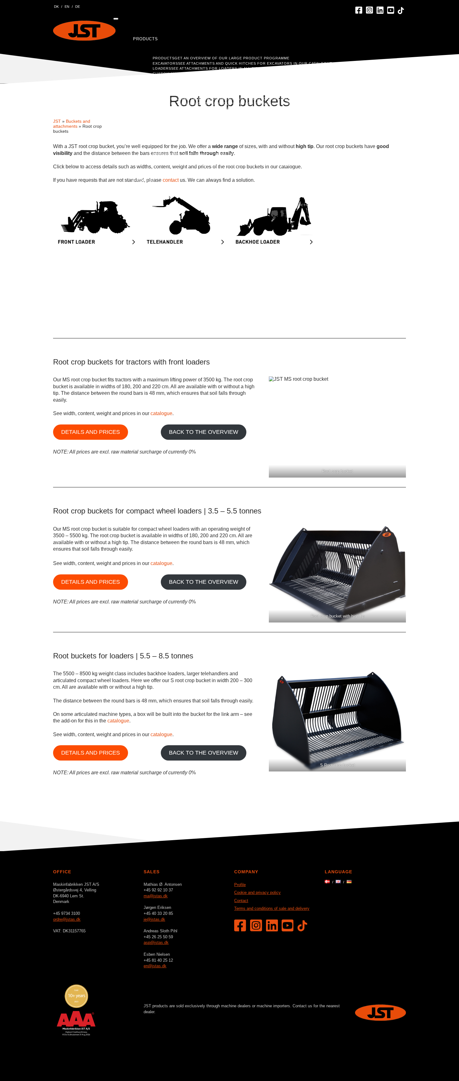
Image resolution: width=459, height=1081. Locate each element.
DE (77, 6)
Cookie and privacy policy (257, 892)
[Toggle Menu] (115, 19)
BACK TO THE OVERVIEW (203, 432)
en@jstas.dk (155, 966)
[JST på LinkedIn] (380, 10)
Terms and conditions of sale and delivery (271, 908)
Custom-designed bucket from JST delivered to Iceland (215, 139)
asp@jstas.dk (156, 942)
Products (145, 39)
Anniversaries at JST (251, 205)
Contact (382, 186)
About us (182, 194)
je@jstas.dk (154, 919)
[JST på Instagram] (369, 10)
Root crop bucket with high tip (337, 616)
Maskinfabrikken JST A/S (84, 31)
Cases (141, 114)
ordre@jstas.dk (67, 919)
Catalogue (146, 79)
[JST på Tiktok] (401, 11)
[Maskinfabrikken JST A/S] (380, 1019)
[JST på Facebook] (358, 10)
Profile (143, 180)
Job (376, 180)
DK (56, 6)
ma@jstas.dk (156, 896)
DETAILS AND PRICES (90, 432)
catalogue (161, 413)
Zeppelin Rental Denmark (180, 154)
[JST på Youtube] (390, 10)
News (206, 194)
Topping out (350, 205)
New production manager (305, 205)
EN (67, 6)
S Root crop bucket (337, 765)
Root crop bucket (337, 471)
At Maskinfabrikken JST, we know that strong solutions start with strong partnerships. (253, 134)
